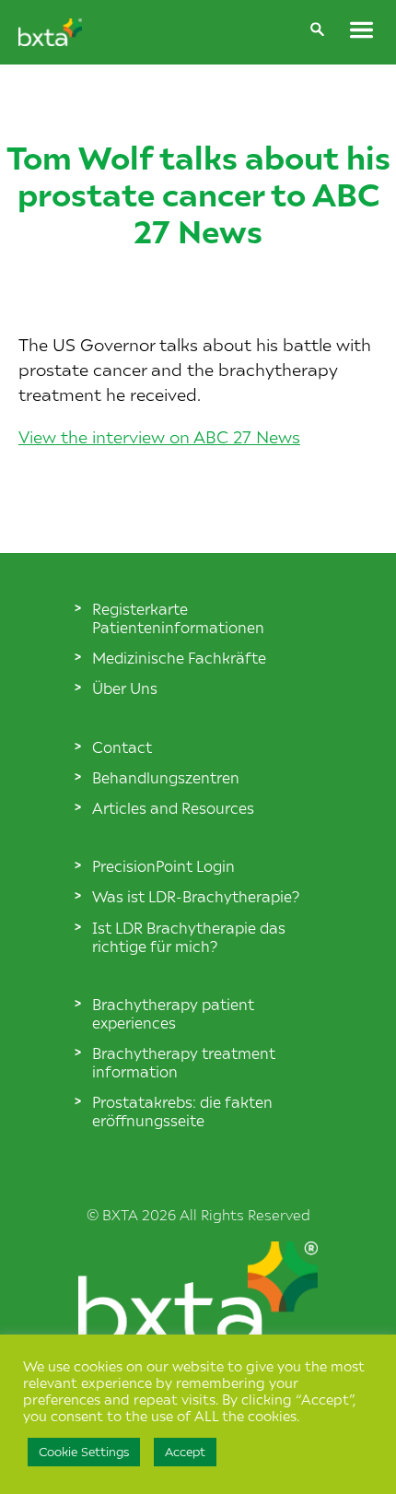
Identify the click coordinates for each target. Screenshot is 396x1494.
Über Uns (124, 687)
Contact (122, 746)
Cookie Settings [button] (84, 1451)
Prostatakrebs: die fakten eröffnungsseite (182, 1110)
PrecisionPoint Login (163, 865)
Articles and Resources (173, 807)
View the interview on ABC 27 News (159, 436)
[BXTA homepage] (50, 39)
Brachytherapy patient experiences (173, 1012)
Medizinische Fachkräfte (179, 657)
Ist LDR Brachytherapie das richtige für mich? (188, 936)
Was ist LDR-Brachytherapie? (195, 896)
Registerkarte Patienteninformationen (178, 617)
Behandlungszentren (165, 777)
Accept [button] (185, 1451)
